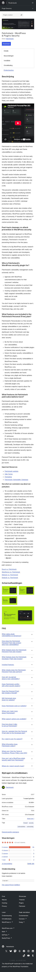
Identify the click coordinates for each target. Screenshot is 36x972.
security (31, 823)
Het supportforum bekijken (11, 885)
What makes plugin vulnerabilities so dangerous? (11, 635)
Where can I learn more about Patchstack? (10, 712)
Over (3, 896)
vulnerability (30, 826)
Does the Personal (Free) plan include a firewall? (10, 692)
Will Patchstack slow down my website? (9, 699)
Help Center (9, 474)
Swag (22, 922)
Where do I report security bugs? (13, 766)
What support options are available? (14, 719)
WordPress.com (8, 928)
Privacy (4, 906)
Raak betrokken (24, 912)
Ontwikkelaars (6, 919)
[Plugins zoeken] (21, 15)
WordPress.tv (7, 922)
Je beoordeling (7, 864)
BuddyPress (7, 938)
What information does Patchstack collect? (9, 745)
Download (6, 44)
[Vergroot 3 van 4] (15, 599)
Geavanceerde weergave (10, 832)
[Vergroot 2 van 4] (32, 589)
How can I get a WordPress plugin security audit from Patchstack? (13, 759)
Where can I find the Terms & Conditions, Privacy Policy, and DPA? (14, 752)
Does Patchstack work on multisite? (14, 706)
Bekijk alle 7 (30, 818)
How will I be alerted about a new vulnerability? (11, 678)
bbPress (5, 935)
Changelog (8, 477)
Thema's (22, 900)
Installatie (7, 60)
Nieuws (4, 900)
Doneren (23, 919)
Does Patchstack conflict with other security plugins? (11, 685)
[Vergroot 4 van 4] (32, 609)
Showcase (22, 896)
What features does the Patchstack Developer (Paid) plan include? (14, 658)
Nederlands (10, 946)
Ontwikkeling (8, 65)
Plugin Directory (7, 8)
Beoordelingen (9, 56)
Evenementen (23, 915)
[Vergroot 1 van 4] (15, 589)
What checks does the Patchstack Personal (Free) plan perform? (14, 671)
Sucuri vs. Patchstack (9, 569)
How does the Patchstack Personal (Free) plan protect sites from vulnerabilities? (11, 642)
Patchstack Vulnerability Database (16, 480)
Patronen (22, 906)
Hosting (4, 903)
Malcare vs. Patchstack (10, 575)
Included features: (8, 665)
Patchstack (10, 39)
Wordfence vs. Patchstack (11, 572)
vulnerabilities (21, 826)
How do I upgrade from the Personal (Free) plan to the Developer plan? (14, 732)
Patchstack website (11, 471)
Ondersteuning (8, 70)
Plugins (21, 903)
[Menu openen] (33, 3)
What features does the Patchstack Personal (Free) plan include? (14, 651)
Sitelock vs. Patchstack (10, 578)
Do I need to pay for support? (12, 739)
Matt (4, 931)
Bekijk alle (30, 864)
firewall (26, 823)
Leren (4, 912)
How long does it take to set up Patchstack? (9, 725)
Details (6, 51)
